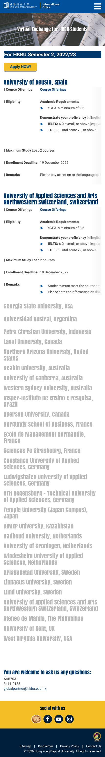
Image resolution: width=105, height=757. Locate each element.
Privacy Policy (69, 746)
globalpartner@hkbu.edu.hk (25, 688)
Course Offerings (53, 89)
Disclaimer (45, 746)
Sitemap (25, 746)
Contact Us (93, 746)
